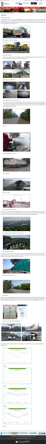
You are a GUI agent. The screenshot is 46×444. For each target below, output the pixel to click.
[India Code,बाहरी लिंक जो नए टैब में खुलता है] (14, 433)
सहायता (16, 436)
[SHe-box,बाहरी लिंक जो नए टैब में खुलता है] (5, 433)
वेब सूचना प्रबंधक (30, 436)
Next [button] (44, 433)
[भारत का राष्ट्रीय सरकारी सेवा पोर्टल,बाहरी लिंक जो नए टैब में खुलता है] (32, 433)
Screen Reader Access (27, 0)
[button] (37, 1)
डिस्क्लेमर (34, 436)
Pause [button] (1, 434)
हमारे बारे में (7, 7)
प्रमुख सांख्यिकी (12, 7)
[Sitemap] (41, 1)
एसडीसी (20, 7)
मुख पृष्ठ (2, 7)
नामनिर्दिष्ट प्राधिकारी (26, 7)
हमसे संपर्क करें (19, 436)
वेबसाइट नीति (12, 436)
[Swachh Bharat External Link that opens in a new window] (41, 3)
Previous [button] (1, 433)
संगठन (17, 7)
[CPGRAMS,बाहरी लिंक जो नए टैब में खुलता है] (23, 433)
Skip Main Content (32, 0)
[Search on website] (36, 1)
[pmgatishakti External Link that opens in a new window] (26, 3)
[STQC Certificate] (17, 442)
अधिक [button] (42, 7)
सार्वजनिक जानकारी (33, 7)
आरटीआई (38, 7)
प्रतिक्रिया (26, 436)
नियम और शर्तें (23, 436)
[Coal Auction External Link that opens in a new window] (34, 3)
